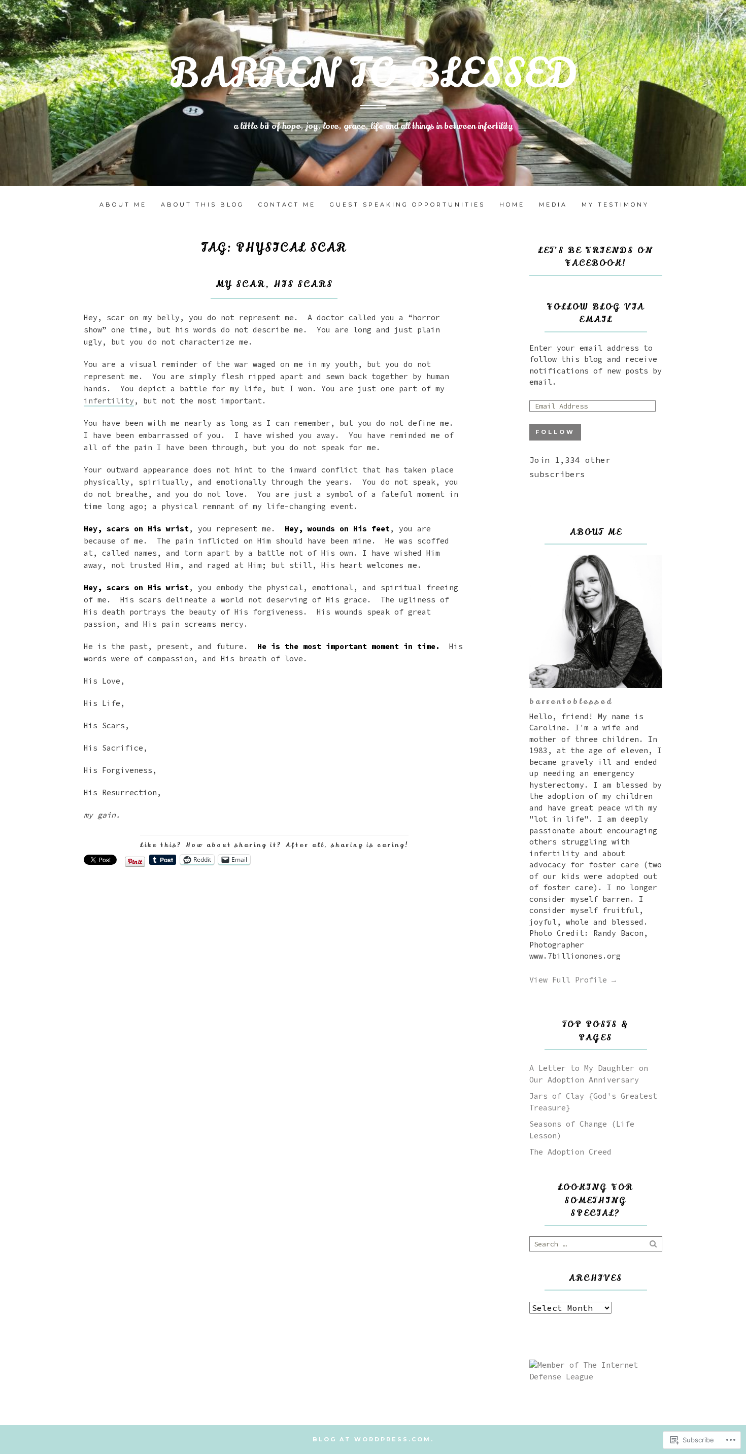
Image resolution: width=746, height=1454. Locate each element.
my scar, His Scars (274, 284)
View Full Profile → (572, 980)
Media (553, 204)
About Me (123, 204)
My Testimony (615, 204)
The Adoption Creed (570, 1152)
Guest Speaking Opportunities (407, 204)
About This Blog (202, 204)
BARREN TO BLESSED (373, 74)
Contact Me (287, 204)
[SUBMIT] (654, 1243)
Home (512, 204)
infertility (109, 400)
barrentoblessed (571, 701)
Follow (555, 431)
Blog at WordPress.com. (373, 1439)
